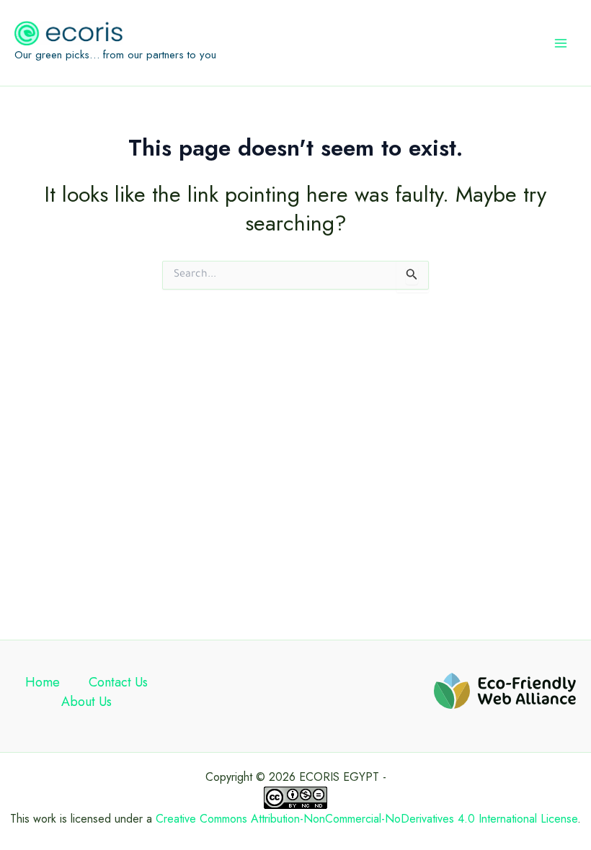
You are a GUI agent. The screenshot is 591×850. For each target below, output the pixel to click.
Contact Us (118, 682)
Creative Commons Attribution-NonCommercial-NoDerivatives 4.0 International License (366, 818)
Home (42, 682)
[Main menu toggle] (561, 43)
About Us (86, 701)
